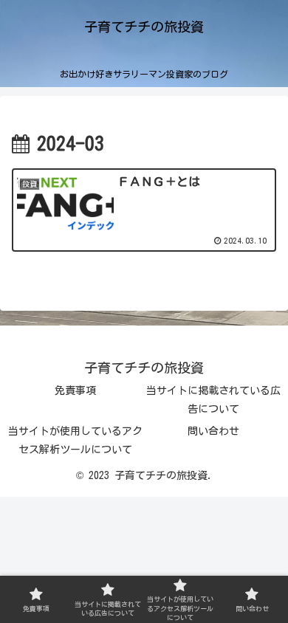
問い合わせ (213, 431)
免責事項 (75, 390)
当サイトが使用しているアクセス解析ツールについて (75, 440)
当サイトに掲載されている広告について (213, 399)
